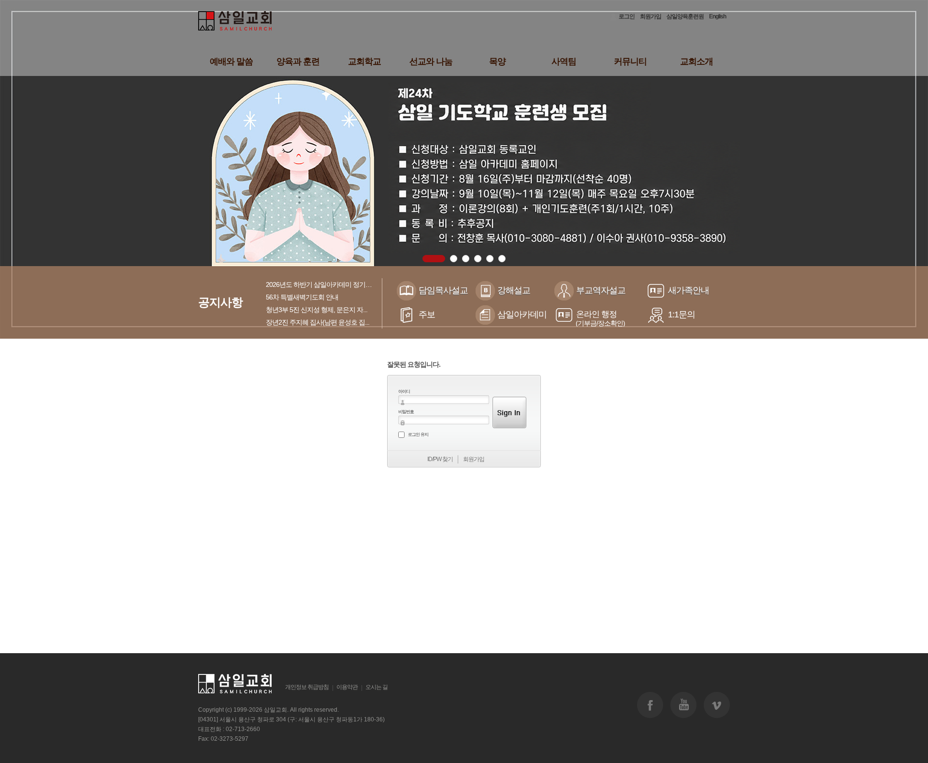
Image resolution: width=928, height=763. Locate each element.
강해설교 (513, 290)
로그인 (627, 16)
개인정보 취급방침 (307, 687)
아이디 (404, 391)
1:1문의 (681, 314)
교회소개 (696, 61)
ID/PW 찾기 (440, 459)
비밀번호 (406, 411)
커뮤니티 (630, 61)
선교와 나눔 (430, 61)
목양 (497, 61)
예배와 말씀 (231, 61)
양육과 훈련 (297, 61)
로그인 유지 (418, 434)
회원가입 (650, 16)
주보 (427, 314)
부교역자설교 (600, 290)
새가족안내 (688, 290)
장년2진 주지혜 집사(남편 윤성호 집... (317, 322)
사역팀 (563, 61)
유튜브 (683, 705)
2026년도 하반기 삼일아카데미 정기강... (321, 284)
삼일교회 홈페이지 (235, 21)
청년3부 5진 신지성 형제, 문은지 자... (316, 310)
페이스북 (650, 705)
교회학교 (364, 61)
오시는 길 (376, 687)
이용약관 (347, 687)
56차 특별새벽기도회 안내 (302, 297)
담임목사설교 (443, 290)
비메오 (717, 705)
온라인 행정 (600, 318)
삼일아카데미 (522, 314)
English (717, 16)
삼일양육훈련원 (685, 16)
